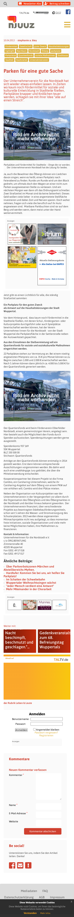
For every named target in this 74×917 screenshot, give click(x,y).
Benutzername (20, 719)
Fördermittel (11, 46)
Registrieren (46, 735)
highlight (9, 51)
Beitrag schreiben (60, 3)
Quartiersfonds (25, 55)
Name (13, 805)
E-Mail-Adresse (18, 813)
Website (13, 821)
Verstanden (30, 913)
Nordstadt (34, 51)
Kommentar (16, 775)
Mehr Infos (45, 913)
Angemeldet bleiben (47, 729)
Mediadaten (29, 891)
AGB (42, 897)
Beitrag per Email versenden (20, 865)
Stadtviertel (21, 60)
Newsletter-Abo (32, 3)
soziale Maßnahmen (45, 55)
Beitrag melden (28, 865)
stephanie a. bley (27, 40)
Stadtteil (9, 60)
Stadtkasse (63, 55)
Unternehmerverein (39, 60)
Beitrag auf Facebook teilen (12, 865)
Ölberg (45, 51)
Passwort (20, 723)
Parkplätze (10, 55)
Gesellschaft (26, 46)
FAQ (45, 891)
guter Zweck (40, 46)
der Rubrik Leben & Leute (18, 703)
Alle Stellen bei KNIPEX (52, 264)
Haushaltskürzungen (59, 46)
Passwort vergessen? (46, 732)
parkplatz (55, 51)
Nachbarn (22, 51)
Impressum (57, 897)
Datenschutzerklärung (19, 897)
